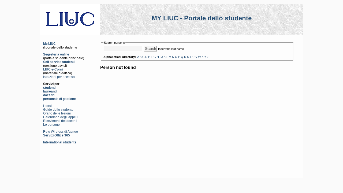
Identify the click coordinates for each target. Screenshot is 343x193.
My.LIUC (49, 44)
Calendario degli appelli (60, 117)
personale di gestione (59, 99)
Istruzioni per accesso (59, 77)
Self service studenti (58, 62)
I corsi (47, 106)
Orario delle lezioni (57, 113)
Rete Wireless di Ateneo (60, 131)
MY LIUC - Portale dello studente (202, 18)
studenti (49, 88)
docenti (48, 95)
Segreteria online (56, 54)
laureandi (50, 91)
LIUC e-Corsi (53, 69)
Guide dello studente (58, 110)
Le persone (51, 125)
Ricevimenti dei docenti (60, 121)
